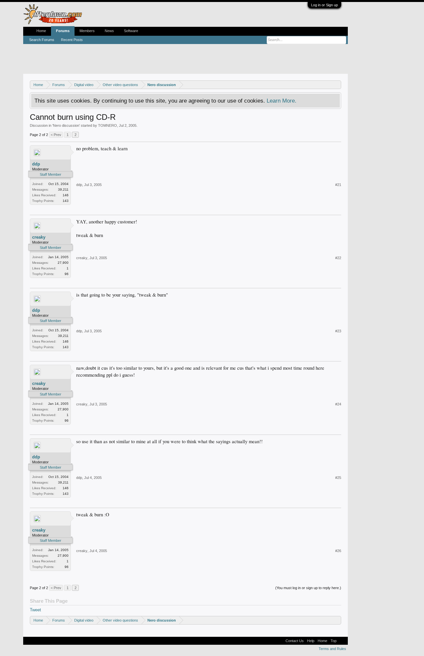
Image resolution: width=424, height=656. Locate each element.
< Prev (56, 135)
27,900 (63, 262)
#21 (338, 185)
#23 (338, 331)
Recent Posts (72, 40)
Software (131, 31)
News (109, 31)
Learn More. (281, 100)
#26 (338, 551)
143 (66, 201)
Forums (63, 31)
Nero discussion (66, 125)
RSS (342, 640)
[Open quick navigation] (337, 84)
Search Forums (41, 40)
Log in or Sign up (324, 5)
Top (334, 641)
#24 (338, 404)
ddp (36, 164)
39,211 (63, 189)
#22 (338, 258)
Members (87, 31)
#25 (338, 478)
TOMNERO (107, 125)
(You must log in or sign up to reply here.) (308, 588)
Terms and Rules (332, 649)
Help (310, 641)
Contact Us (295, 641)
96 (67, 274)
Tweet (35, 609)
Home (41, 31)
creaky (38, 237)
